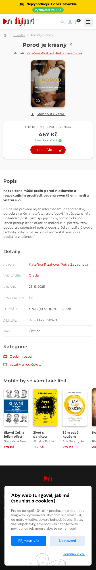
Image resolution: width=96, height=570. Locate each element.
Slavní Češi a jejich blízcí (14, 435)
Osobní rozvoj (21, 356)
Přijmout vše (28, 540)
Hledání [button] (62, 22)
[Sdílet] (71, 44)
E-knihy (19, 35)
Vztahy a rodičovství (26, 364)
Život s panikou (40, 435)
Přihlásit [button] (70, 22)
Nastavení (67, 540)
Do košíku (45, 150)
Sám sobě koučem (71, 435)
